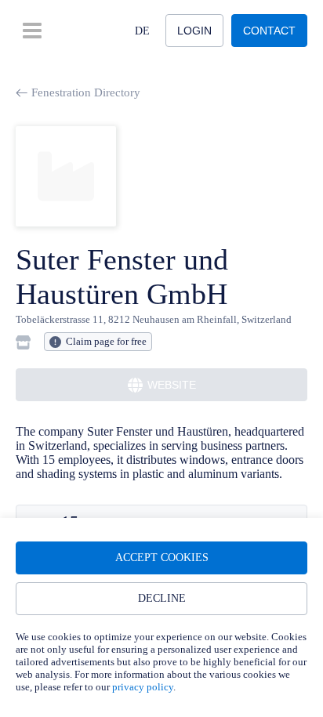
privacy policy (142, 687)
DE (142, 31)
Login (194, 30)
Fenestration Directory (85, 92)
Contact (269, 30)
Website (171, 384)
